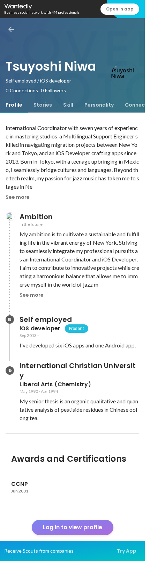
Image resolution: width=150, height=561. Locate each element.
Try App (126, 550)
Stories (42, 104)
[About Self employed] (10, 319)
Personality (99, 104)
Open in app (120, 9)
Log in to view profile (72, 527)
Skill (68, 104)
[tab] (14, 104)
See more (18, 197)
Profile (14, 104)
